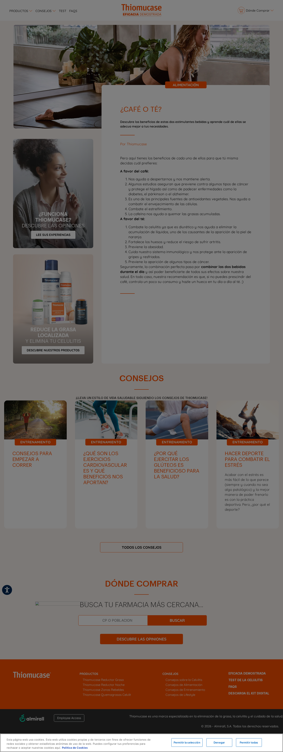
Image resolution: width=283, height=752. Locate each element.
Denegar (219, 742)
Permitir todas (249, 742)
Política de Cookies (75, 747)
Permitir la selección (187, 742)
